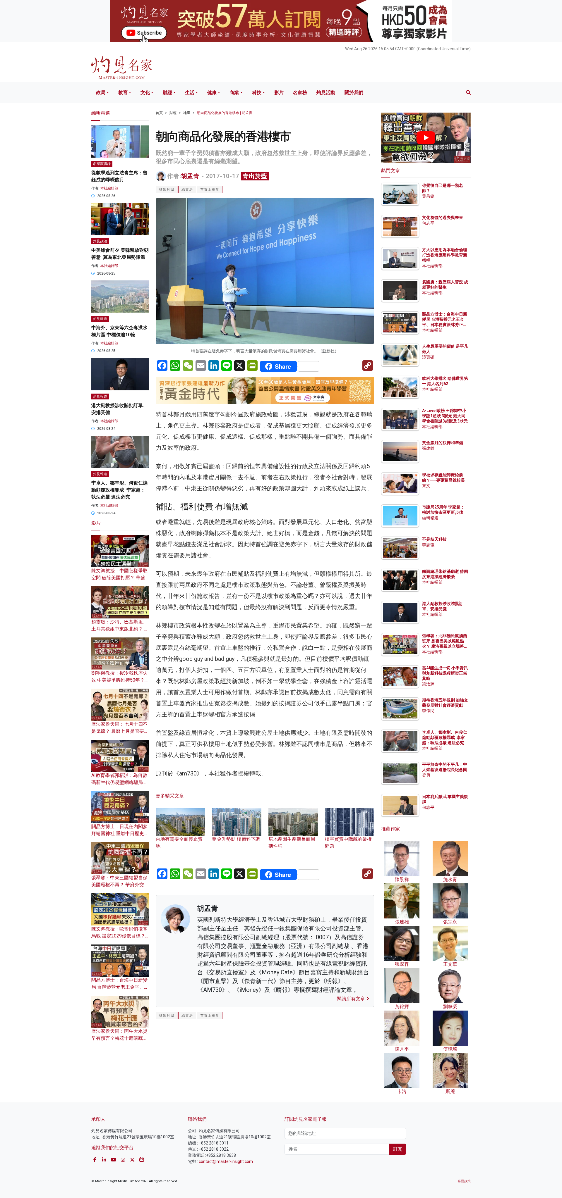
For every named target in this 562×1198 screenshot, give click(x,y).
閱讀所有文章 (351, 999)
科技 (256, 92)
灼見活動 (325, 92)
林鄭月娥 (166, 189)
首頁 (159, 113)
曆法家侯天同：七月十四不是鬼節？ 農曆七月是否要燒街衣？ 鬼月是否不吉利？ (120, 731)
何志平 (428, 223)
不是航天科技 (434, 539)
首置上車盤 (209, 189)
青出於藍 (255, 176)
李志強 (428, 544)
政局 (100, 92)
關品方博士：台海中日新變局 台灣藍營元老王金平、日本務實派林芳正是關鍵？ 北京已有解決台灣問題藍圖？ (445, 325)
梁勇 (426, 775)
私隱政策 (464, 1181)
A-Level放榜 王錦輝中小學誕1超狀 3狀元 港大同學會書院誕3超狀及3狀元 (445, 415)
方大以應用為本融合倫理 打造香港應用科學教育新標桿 (445, 255)
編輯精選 (430, 518)
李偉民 (428, 711)
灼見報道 (100, 319)
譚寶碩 (428, 357)
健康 (212, 92)
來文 (426, 485)
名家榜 (300, 92)
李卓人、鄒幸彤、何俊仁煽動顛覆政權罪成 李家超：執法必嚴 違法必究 (119, 490)
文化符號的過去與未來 (442, 217)
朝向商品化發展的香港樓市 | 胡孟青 (224, 113)
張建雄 (428, 448)
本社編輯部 (109, 188)
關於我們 (354, 92)
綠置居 (187, 189)
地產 (186, 113)
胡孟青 (190, 176)
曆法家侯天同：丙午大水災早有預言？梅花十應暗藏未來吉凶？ (119, 1038)
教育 (123, 92)
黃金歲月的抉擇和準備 (442, 442)
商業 (234, 92)
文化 (145, 92)
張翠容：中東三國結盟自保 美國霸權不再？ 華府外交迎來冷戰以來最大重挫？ (120, 884)
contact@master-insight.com (226, 1161)
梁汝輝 (428, 684)
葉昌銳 (428, 196)
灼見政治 (100, 241)
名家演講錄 (102, 164)
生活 (189, 92)
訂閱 (397, 1149)
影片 (279, 92)
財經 (167, 92)
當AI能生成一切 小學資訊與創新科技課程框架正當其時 (445, 673)
